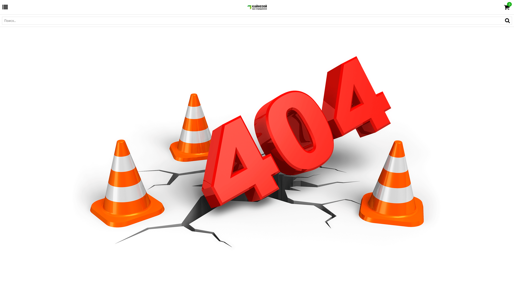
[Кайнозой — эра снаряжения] (257, 7)
